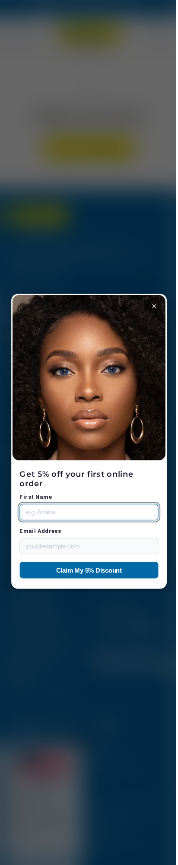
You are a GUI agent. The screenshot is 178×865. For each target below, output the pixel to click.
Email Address (38, 531)
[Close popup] (149, 306)
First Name (34, 497)
